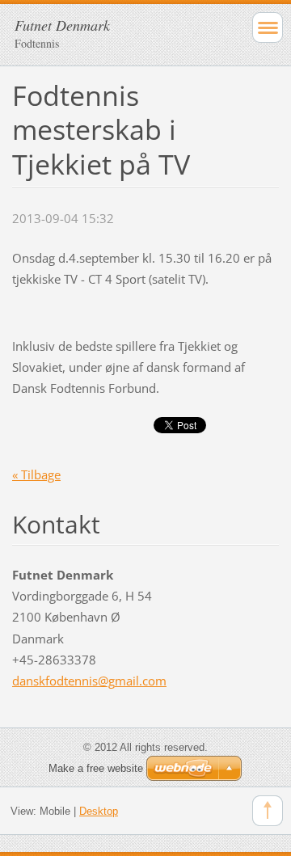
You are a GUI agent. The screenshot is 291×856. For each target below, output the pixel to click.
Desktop (98, 811)
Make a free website (95, 768)
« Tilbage (36, 474)
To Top (267, 810)
